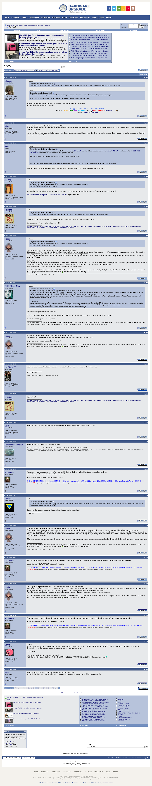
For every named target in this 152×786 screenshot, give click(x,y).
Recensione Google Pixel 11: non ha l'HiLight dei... (27, 702)
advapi (7, 645)
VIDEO (108, 772)
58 (46, 70)
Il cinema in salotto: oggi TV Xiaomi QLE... (94, 717)
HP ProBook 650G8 (91, 112)
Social (97, 782)
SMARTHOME (85, 17)
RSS (92, 782)
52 (31, 70)
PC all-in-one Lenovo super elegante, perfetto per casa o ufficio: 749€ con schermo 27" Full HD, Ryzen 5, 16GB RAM (88, 54)
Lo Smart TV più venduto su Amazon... (93, 713)
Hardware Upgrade (121, 757)
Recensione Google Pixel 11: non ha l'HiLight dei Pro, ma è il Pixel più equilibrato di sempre (43, 44)
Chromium (121, 699)
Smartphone (39, 25)
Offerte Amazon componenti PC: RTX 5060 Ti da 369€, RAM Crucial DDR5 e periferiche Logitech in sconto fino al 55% (89, 47)
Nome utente (124, 25)
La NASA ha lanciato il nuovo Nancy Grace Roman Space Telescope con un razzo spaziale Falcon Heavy (88, 36)
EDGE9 (64, 17)
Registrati (17, 30)
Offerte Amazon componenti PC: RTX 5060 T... (95, 707)
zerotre (8, 180)
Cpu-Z (120, 711)
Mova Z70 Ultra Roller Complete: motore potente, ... (28, 697)
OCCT (120, 702)
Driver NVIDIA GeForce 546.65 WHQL (129, 713)
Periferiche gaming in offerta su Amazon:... (94, 714)
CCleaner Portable (123, 708)
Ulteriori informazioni (112, 777)
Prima (16, 70)
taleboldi (8, 81)
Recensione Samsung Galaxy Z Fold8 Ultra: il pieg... (28, 719)
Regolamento (64, 30)
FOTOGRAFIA (45, 17)
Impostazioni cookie (106, 782)
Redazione (75, 782)
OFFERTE (109, 17)
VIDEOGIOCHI (34, 17)
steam (64, 195)
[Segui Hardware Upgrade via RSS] (123, 8)
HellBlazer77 (10, 367)
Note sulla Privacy (140, 757)
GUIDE (102, 17)
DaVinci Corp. (111, 110)
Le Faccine (8, 743)
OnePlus (47, 25)
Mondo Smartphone (29, 25)
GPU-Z (120, 700)
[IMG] (11, 744)
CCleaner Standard (123, 710)
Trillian (120, 716)
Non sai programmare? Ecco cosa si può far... (26, 713)
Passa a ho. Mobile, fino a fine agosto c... (93, 719)
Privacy (54, 782)
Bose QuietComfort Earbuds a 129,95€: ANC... (95, 702)
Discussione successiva (83, 693)
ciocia (7, 239)
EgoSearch (133, 30)
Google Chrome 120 (124, 719)
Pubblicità (61, 782)
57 (44, 70)
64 (49, 70)
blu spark (77, 151)
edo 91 (7, 146)
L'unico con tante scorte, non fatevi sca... (94, 703)
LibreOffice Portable (123, 703)
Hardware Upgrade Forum (14, 25)
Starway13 (9, 472)
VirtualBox (121, 720)
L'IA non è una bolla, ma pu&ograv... (92, 716)
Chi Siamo (42, 782)
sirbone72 (9, 498)
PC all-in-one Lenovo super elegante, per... (94, 711)
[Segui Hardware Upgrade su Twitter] (114, 8)
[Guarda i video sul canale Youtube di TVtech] (128, 8)
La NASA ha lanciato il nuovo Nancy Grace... (95, 699)
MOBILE (24, 17)
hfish (7, 126)
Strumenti (143, 74)
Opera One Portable (124, 705)
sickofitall (9, 210)
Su (148, 757)
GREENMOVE (73, 17)
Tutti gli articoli (9, 61)
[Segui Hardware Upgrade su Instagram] (133, 8)
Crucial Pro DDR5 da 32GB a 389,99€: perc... (95, 708)
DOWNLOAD (78, 772)
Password (123, 27)
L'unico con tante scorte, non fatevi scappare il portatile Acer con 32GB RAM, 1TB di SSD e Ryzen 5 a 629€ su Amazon (89, 43)
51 (29, 70)
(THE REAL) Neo (12, 286)
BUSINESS (88, 772)
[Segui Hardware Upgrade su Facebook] (109, 8)
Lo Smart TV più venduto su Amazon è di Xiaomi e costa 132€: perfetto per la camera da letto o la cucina (88, 56)
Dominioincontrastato (14, 445)
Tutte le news (73, 61)
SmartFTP (121, 714)
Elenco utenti (100, 30)
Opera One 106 (122, 707)
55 (39, 70)
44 (24, 70)
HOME (7, 17)
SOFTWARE (56, 17)
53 (34, 70)
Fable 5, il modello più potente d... (91, 710)
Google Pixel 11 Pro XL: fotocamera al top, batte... (27, 708)
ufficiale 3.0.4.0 (112, 151)
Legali (49, 782)
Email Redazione (85, 782)
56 (41, 70)
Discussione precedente (68, 693)
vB (10, 742)
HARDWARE (15, 17)
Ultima (54, 70)
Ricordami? (144, 25)
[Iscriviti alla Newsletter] (119, 8)
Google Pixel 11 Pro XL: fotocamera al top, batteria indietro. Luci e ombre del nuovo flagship (43, 53)
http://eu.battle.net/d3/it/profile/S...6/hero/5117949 (44, 195)
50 (26, 70)
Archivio (131, 757)
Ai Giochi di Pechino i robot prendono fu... (94, 720)
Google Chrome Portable (125, 717)
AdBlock (68, 782)
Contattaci (111, 757)
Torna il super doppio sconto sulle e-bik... (93, 705)
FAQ (38, 30)
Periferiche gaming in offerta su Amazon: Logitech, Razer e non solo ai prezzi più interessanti (89, 58)
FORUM (94, 17)
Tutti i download (121, 725)
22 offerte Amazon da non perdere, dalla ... (94, 700)
